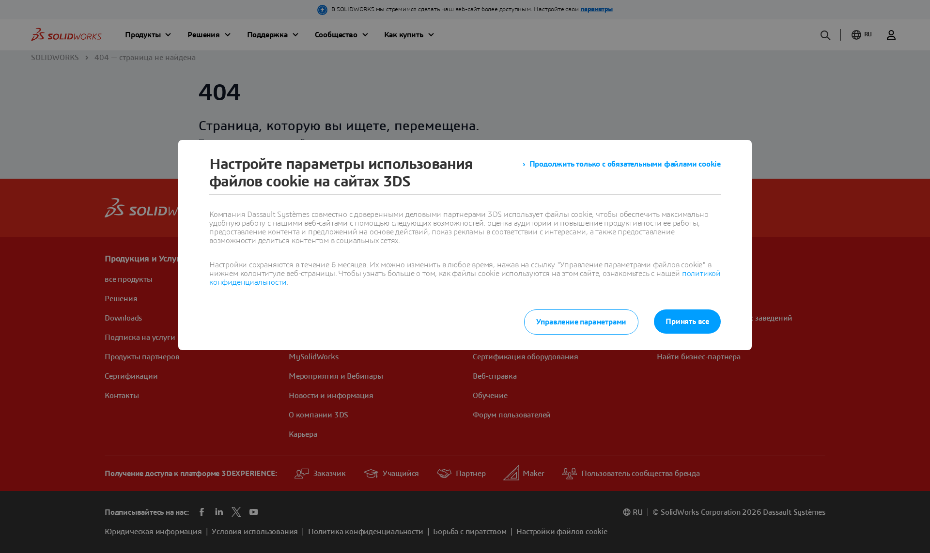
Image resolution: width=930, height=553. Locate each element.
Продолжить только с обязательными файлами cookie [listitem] (625, 164)
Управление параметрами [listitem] (581, 322)
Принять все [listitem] (687, 321)
